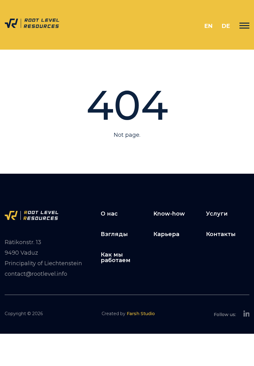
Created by (128, 313)
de (226, 26)
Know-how (169, 213)
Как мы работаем (115, 257)
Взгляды (114, 234)
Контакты (221, 234)
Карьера (166, 234)
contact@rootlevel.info (36, 273)
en (208, 26)
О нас (109, 213)
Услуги (217, 213)
